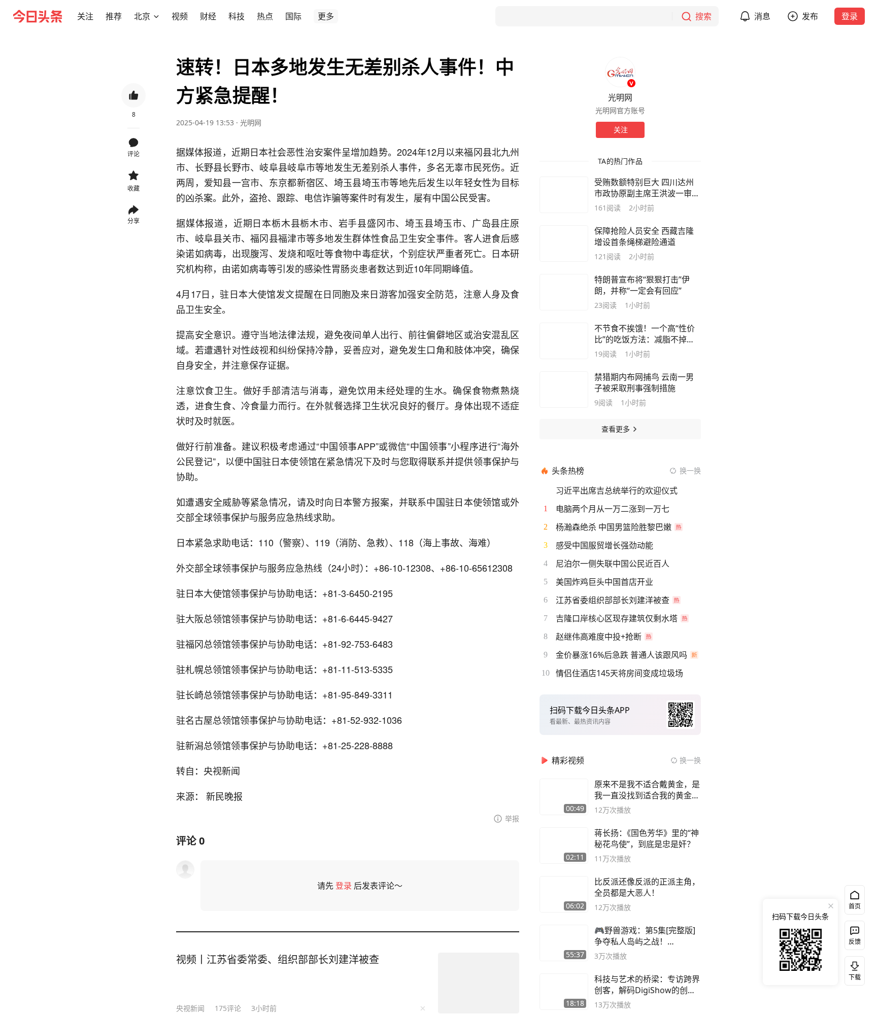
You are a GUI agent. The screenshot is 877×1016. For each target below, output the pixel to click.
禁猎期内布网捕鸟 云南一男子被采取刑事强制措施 (644, 382)
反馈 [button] (855, 941)
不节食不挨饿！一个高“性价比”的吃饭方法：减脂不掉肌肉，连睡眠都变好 (644, 334)
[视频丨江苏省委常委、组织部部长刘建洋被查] (478, 983)
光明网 (250, 122)
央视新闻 (190, 1008)
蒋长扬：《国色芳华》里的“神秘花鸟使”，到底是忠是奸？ (646, 838)
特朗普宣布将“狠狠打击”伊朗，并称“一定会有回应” (642, 285)
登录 (849, 16)
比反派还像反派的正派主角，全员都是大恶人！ (647, 887)
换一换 (690, 470)
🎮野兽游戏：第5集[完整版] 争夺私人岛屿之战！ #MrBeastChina (644, 936)
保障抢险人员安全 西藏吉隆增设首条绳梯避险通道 (644, 236)
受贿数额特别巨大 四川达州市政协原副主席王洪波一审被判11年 (647, 188)
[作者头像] (620, 72)
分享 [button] (133, 221)
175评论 (228, 1008)
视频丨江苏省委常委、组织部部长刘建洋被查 (277, 959)
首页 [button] (855, 906)
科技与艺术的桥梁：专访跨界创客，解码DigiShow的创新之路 (647, 984)
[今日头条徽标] (37, 16)
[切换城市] (156, 16)
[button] (85, 16)
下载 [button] (853, 969)
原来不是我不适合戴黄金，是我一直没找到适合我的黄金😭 (647, 790)
